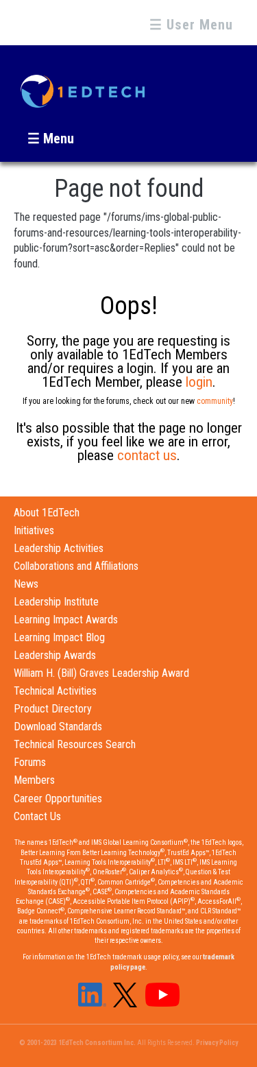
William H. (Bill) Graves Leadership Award (101, 673)
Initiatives (34, 530)
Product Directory (53, 708)
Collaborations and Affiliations (76, 566)
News (26, 583)
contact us (147, 455)
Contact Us (37, 816)
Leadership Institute (56, 601)
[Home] (83, 85)
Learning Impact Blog (59, 637)
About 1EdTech (46, 512)
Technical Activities (55, 690)
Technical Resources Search (75, 744)
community (215, 401)
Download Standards (58, 726)
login (199, 382)
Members (34, 780)
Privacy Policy (217, 1042)
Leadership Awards (55, 655)
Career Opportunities (58, 798)
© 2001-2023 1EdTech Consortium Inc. (77, 1042)
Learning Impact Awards (66, 619)
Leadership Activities (58, 548)
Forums (30, 762)
